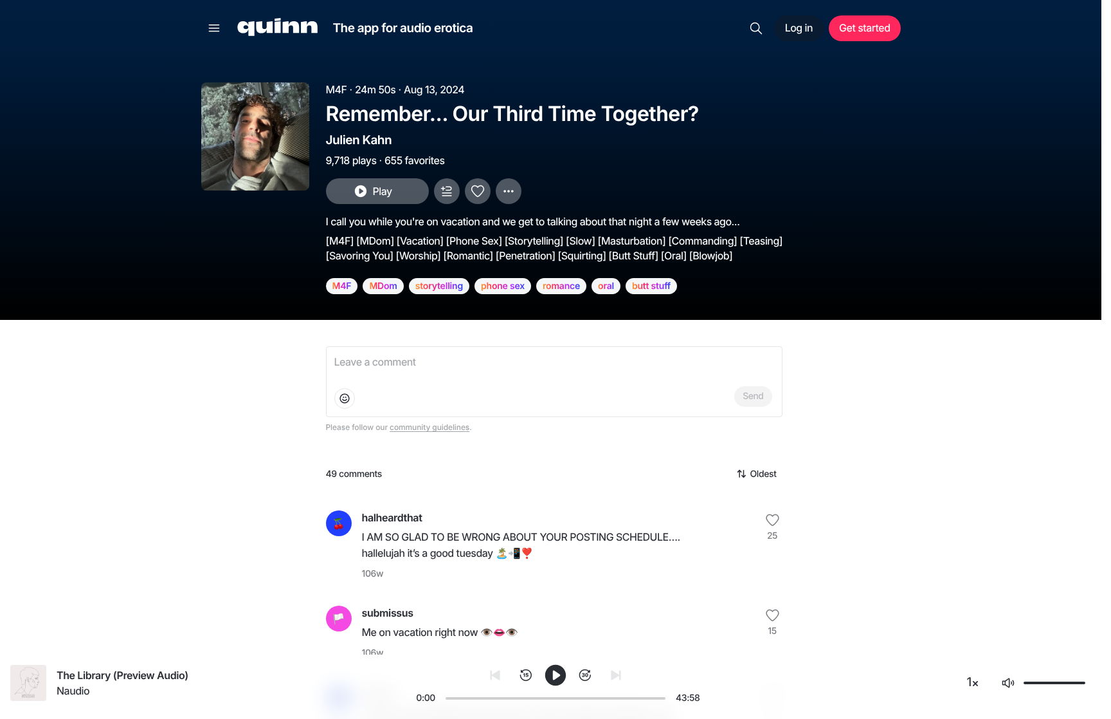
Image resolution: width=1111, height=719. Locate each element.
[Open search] (756, 28)
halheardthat (392, 517)
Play (382, 191)
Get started (864, 27)
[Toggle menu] (214, 28)
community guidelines (429, 427)
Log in (799, 27)
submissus (387, 612)
